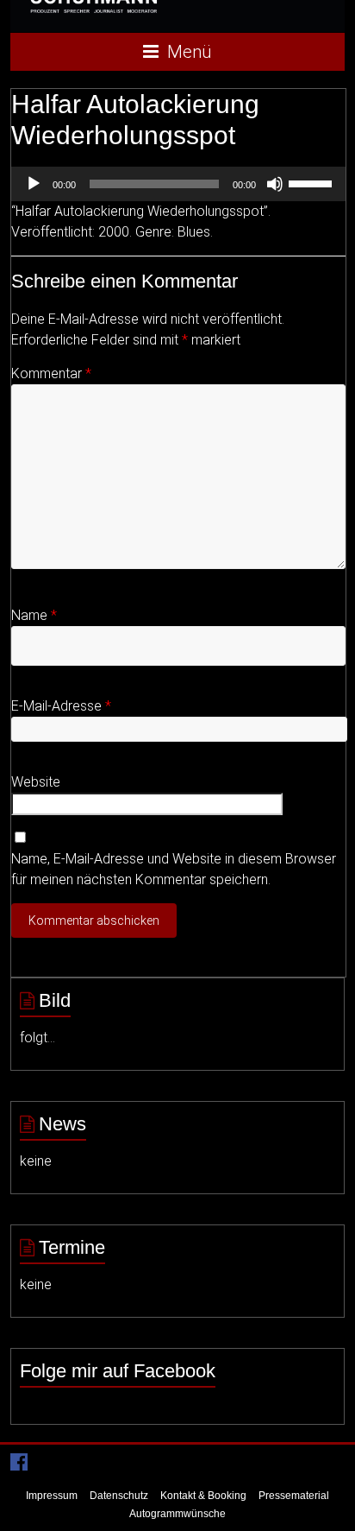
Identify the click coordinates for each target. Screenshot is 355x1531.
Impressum (52, 1496)
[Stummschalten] (274, 184)
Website (35, 782)
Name (34, 615)
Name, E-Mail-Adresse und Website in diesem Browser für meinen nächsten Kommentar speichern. (173, 869)
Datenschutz (119, 1496)
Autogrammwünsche (177, 1514)
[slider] (313, 182)
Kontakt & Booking (203, 1496)
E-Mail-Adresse (61, 706)
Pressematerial (293, 1496)
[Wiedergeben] (33, 184)
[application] (178, 184)
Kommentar (51, 373)
